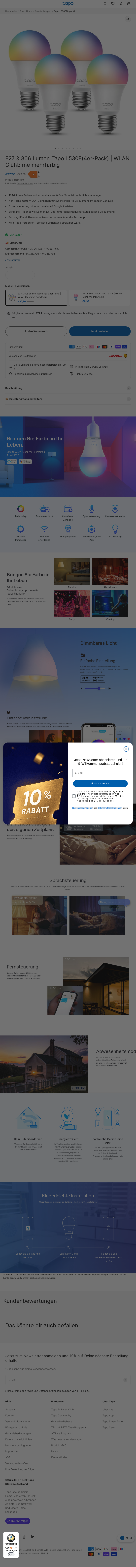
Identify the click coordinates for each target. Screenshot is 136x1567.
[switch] (11, 1554)
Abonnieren (100, 783)
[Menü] (17, 1534)
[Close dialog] (126, 749)
